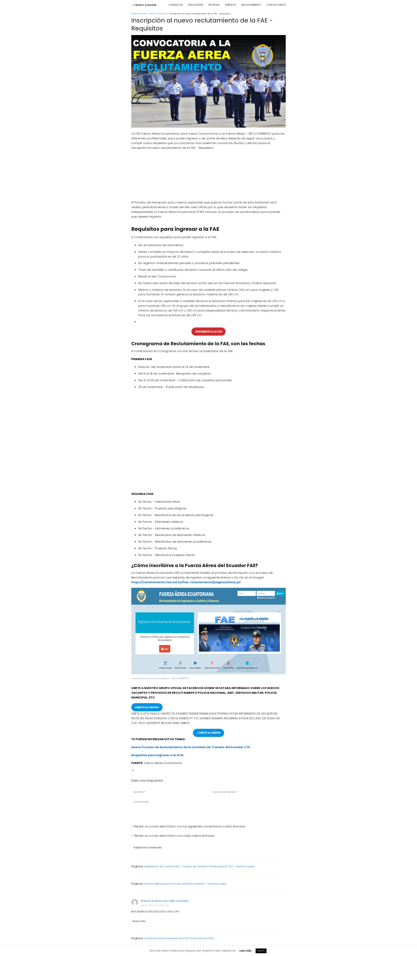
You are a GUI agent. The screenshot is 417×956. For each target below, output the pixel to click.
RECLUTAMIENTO (251, 5)
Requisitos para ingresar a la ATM (157, 755)
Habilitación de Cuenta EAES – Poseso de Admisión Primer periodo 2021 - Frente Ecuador (199, 866)
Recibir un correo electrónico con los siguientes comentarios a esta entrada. (189, 826)
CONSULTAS (176, 5)
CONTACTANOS (276, 5)
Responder (139, 921)
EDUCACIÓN (195, 5)
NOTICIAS (214, 5)
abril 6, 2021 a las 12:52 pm (155, 905)
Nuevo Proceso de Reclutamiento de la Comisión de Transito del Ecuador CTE (190, 747)
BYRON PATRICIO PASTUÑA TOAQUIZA (165, 901)
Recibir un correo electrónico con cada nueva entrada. (174, 836)
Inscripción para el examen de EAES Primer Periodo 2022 (179, 938)
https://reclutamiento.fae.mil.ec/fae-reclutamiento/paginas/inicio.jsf (186, 582)
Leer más (245, 950)
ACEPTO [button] (261, 950)
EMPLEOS (230, 5)
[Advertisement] (208, 176)
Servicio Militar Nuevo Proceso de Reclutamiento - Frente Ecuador (185, 884)
